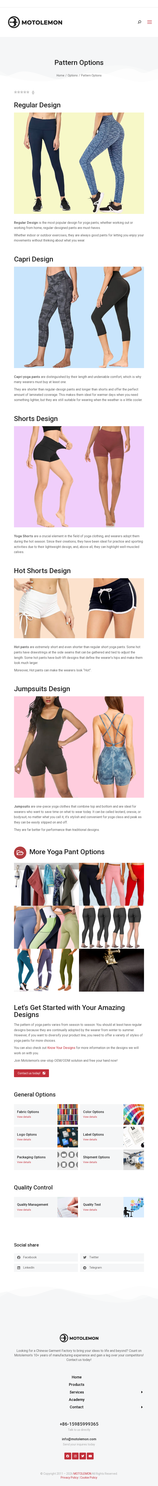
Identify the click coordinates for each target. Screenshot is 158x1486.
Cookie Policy (88, 1477)
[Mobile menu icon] (148, 22)
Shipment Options (96, 1157)
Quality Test (92, 1205)
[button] (46, 1257)
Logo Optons (27, 1134)
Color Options (93, 1112)
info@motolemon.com (79, 1439)
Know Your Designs (61, 1048)
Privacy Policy (69, 1477)
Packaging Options (31, 1157)
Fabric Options (28, 1112)
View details (24, 1117)
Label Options (93, 1134)
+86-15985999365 (79, 1424)
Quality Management (32, 1205)
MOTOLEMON (82, 1473)
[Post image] (67, 1114)
